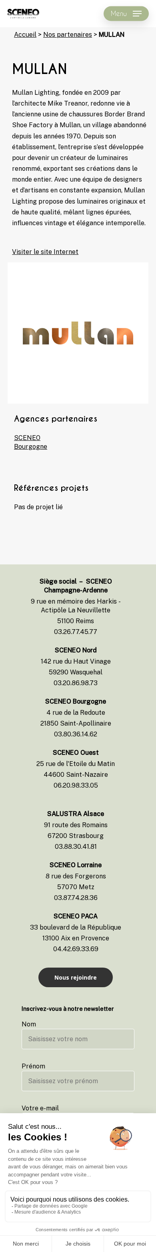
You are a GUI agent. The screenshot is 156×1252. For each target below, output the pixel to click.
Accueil (25, 34)
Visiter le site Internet (45, 252)
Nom (29, 1024)
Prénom (33, 1066)
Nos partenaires (67, 34)
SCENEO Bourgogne (28, 442)
